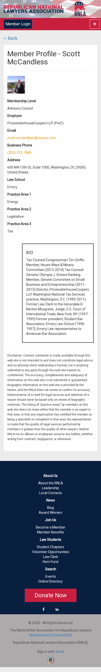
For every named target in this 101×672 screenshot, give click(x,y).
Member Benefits (50, 532)
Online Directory (50, 581)
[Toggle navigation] (95, 24)
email (59, 652)
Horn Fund (50, 562)
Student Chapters (50, 547)
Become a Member (50, 527)
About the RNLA (50, 483)
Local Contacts (50, 493)
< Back (10, 38)
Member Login (17, 24)
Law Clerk (50, 557)
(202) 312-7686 (19, 153)
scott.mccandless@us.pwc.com (31, 138)
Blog (50, 508)
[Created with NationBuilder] (50, 659)
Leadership (50, 488)
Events (50, 576)
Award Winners (50, 513)
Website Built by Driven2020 (50, 635)
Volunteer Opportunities (50, 552)
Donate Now (51, 595)
